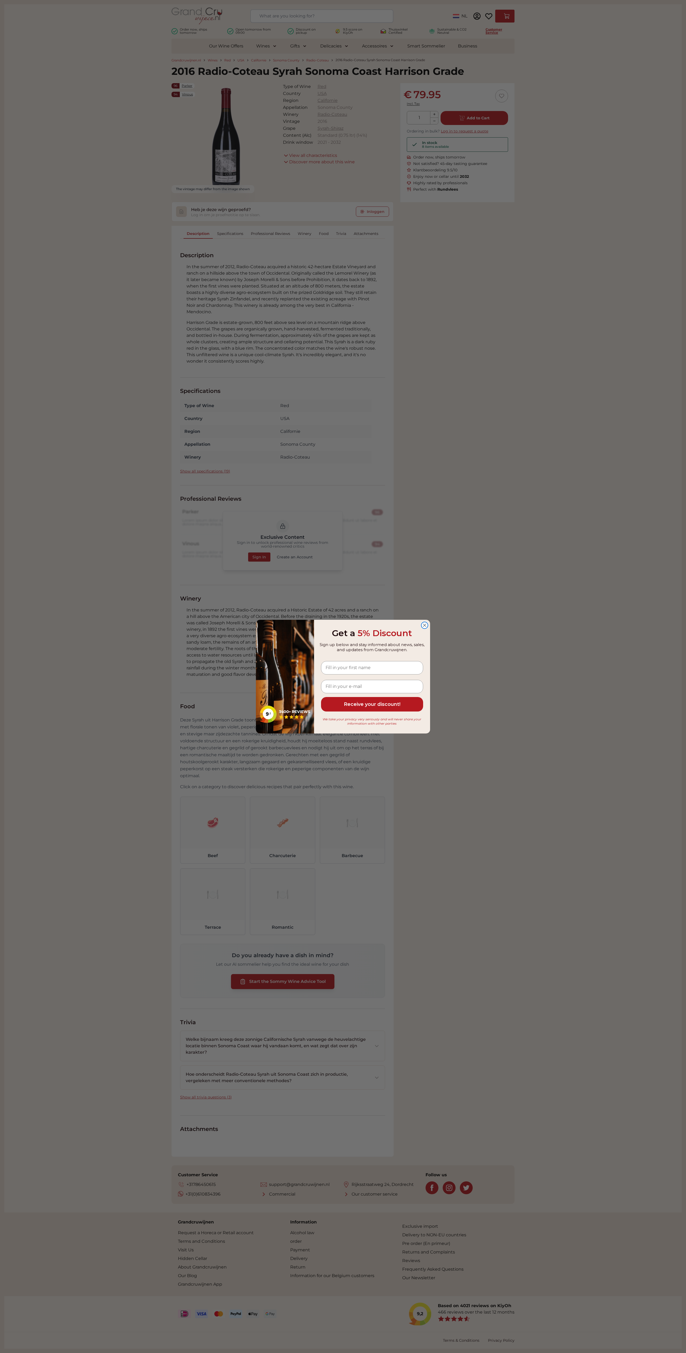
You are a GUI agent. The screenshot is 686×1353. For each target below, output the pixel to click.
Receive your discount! (372, 704)
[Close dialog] (424, 625)
